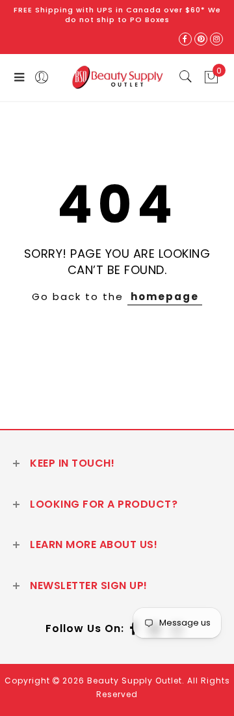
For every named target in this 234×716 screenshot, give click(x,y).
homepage (165, 296)
